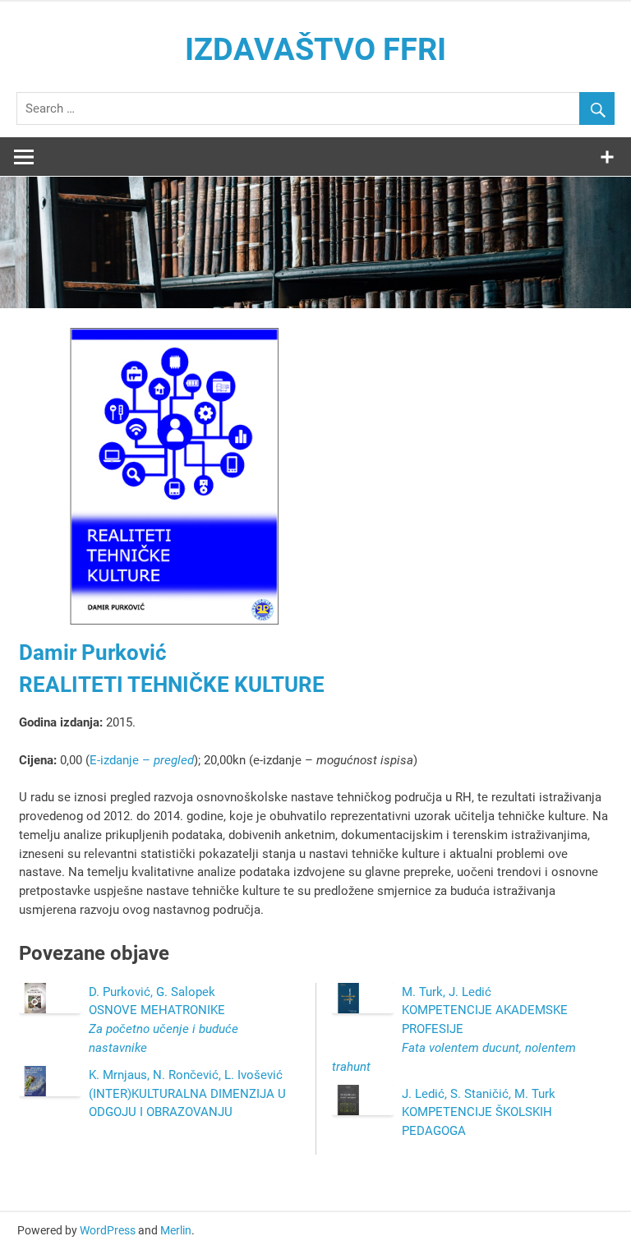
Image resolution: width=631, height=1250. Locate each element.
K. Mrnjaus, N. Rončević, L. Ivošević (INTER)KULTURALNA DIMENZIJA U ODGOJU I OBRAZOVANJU (187, 1094)
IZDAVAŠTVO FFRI (315, 49)
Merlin (175, 1230)
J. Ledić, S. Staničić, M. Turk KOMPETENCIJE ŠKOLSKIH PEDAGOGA (478, 1112)
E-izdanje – (142, 760)
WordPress (108, 1230)
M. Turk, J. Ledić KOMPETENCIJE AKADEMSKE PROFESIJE (454, 1029)
